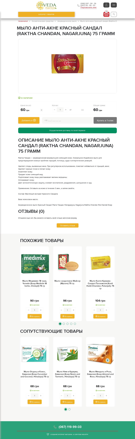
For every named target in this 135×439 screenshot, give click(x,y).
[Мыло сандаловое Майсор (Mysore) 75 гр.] (67, 263)
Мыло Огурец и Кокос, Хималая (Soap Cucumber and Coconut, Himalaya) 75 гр (35, 374)
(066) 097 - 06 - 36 (88, 3)
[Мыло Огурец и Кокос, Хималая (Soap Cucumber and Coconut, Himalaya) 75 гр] (34, 353)
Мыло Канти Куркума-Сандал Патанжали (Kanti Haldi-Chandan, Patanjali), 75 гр (100, 285)
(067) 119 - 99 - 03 (88, 5)
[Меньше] (54, 109)
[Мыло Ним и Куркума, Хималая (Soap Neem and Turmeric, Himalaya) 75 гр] (67, 353)
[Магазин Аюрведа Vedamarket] (46, 6)
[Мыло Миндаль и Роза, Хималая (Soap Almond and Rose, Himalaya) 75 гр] (100, 353)
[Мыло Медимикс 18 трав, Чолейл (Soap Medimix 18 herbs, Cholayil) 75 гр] (34, 263)
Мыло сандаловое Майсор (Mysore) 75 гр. (67, 282)
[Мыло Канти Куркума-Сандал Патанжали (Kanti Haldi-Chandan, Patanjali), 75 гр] (100, 263)
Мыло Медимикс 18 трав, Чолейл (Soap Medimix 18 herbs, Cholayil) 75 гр (34, 283)
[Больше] (65, 109)
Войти (106, 5)
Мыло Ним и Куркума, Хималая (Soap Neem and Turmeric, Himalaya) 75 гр (67, 374)
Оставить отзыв (67, 225)
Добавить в (27, 120)
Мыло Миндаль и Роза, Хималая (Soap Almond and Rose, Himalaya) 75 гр (100, 374)
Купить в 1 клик (105, 120)
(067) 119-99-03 (70, 427)
